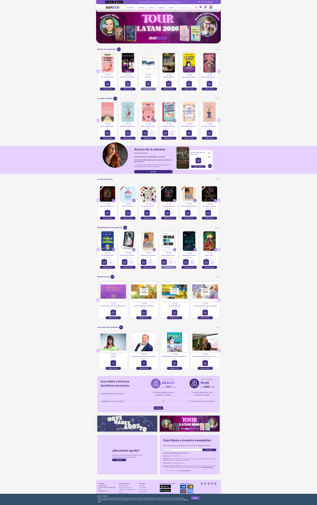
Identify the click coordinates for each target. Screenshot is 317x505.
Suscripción (130, 7)
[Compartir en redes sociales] (109, 75)
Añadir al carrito (107, 89)
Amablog (142, 7)
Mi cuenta (142, 485)
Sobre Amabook (123, 485)
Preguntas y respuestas (125, 487)
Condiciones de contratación (127, 489)
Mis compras (143, 491)
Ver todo (217, 49)
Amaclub (161, 7)
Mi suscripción (143, 489)
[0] (205, 8)
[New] (182, 161)
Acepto (195, 498)
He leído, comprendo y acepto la (178, 470)
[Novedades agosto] (127, 423)
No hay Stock (148, 89)
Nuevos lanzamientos (106, 49)
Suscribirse (209, 450)
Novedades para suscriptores (109, 227)
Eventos (151, 7)
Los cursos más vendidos (107, 327)
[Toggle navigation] (204, 11)
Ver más (153, 172)
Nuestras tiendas (124, 493)
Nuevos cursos (103, 277)
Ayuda (171, 7)
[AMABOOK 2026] (190, 423)
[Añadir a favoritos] (106, 75)
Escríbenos (119, 460)
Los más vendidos (104, 98)
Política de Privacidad (207, 467)
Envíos (121, 491)
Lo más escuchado (105, 179)
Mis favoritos (143, 487)
